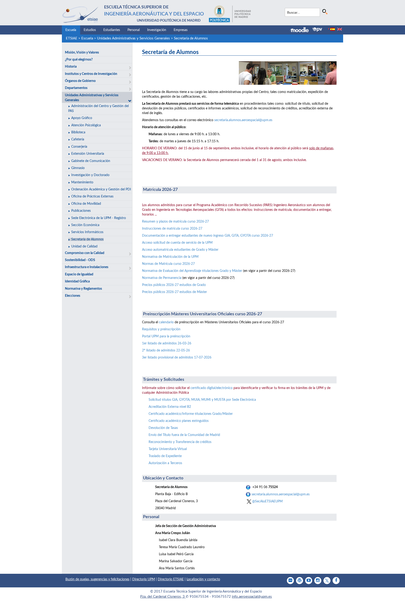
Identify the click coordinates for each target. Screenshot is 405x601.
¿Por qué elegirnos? (79, 59)
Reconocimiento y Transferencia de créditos (180, 442)
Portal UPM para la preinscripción (166, 336)
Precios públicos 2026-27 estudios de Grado (174, 285)
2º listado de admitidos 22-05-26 (166, 350)
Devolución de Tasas (163, 428)
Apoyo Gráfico (81, 118)
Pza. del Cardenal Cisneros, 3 (163, 596)
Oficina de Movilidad (86, 203)
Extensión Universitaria (87, 153)
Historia (71, 66)
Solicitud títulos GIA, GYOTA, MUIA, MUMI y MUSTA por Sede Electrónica (202, 399)
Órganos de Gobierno (80, 81)
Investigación (156, 30)
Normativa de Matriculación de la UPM (170, 256)
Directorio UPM (143, 579)
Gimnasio (78, 168)
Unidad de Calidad (84, 246)
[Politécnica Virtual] (317, 29)
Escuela (70, 30)
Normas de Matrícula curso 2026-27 (168, 264)
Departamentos (76, 88)
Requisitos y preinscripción (161, 329)
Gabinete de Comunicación (90, 161)
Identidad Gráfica (77, 281)
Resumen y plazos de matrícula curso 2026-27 (175, 221)
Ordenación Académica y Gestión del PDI (101, 189)
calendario (166, 322)
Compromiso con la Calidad (84, 253)
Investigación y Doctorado (90, 175)
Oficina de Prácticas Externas (92, 196)
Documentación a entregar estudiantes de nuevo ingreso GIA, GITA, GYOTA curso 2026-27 (207, 235)
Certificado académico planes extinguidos (179, 421)
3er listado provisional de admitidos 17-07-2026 (176, 357)
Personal (134, 30)
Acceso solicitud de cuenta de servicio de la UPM (177, 242)
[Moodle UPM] (301, 30)
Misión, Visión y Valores (82, 52)
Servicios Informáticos (87, 232)
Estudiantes (111, 30)
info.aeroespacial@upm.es (252, 596)
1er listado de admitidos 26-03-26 (166, 343)
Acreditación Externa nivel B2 (170, 406)
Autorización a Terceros (165, 463)
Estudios (90, 30)
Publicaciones (81, 210)
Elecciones (72, 295)
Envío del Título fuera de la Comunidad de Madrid (184, 435)
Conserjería (79, 146)
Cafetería (77, 139)
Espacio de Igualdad (79, 274)
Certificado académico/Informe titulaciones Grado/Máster (191, 414)
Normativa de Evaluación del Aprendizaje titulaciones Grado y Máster (192, 271)
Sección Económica (85, 225)
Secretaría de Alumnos (191, 38)
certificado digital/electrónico (211, 388)
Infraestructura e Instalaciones (86, 267)
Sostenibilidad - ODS (80, 260)
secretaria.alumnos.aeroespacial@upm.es (243, 120)
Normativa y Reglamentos (83, 288)
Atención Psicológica (86, 125)
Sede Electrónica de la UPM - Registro (98, 218)
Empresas (181, 30)
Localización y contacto (203, 579)
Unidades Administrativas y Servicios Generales (133, 38)
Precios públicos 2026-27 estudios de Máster (174, 292)
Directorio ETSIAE (171, 579)
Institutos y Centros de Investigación (91, 74)
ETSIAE (71, 38)
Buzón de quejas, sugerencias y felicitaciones (97, 579)
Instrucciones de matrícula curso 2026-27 (172, 228)
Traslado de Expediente (165, 456)
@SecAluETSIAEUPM (267, 501)
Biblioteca (78, 132)
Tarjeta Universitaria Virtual (168, 449)
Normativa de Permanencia (161, 278)
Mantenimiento (82, 182)
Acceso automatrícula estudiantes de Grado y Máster (180, 249)
